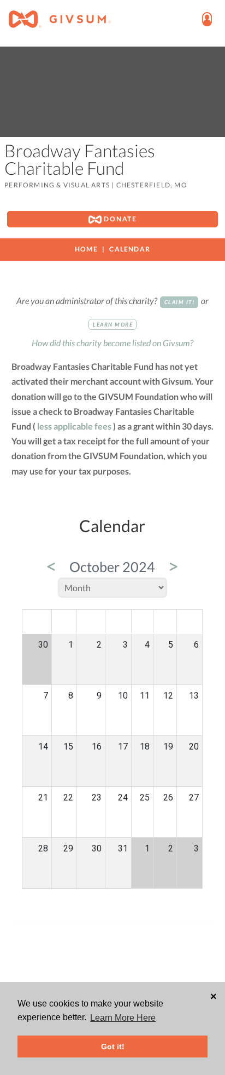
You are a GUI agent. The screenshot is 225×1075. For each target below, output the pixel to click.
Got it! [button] (113, 1046)
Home (86, 249)
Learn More (113, 324)
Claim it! (179, 302)
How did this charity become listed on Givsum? (112, 343)
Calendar (129, 249)
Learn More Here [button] (123, 1017)
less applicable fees (74, 426)
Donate (119, 219)
